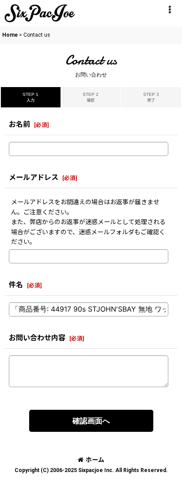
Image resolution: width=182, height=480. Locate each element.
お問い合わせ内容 (37, 338)
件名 (16, 285)
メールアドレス (33, 177)
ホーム (95, 459)
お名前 (19, 124)
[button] (170, 9)
